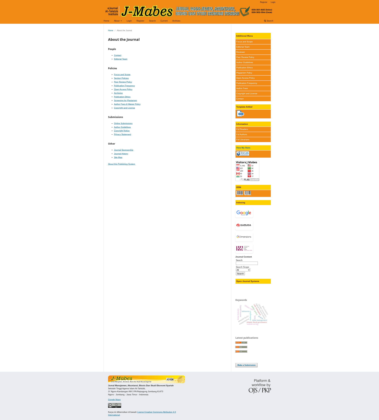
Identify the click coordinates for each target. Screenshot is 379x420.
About (117, 21)
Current (164, 21)
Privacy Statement (122, 134)
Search (152, 21)
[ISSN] (244, 248)
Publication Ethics (122, 97)
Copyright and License (124, 108)
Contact (117, 55)
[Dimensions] (244, 237)
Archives (176, 21)
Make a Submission (246, 365)
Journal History (121, 153)
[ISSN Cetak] (247, 194)
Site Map (118, 157)
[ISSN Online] (239, 194)
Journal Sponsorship (123, 150)
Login (129, 21)
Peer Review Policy (123, 82)
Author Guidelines (122, 127)
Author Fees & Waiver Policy (127, 104)
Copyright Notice (122, 130)
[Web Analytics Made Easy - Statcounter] (242, 155)
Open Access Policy (123, 89)
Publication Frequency (124, 85)
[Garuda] (244, 225)
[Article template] (240, 116)
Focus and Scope (122, 74)
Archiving (118, 93)
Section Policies (121, 78)
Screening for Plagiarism (125, 100)
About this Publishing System (121, 164)
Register (140, 21)
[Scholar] (244, 213)
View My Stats (243, 148)
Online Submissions (123, 123)
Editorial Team (120, 59)
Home (106, 21)
